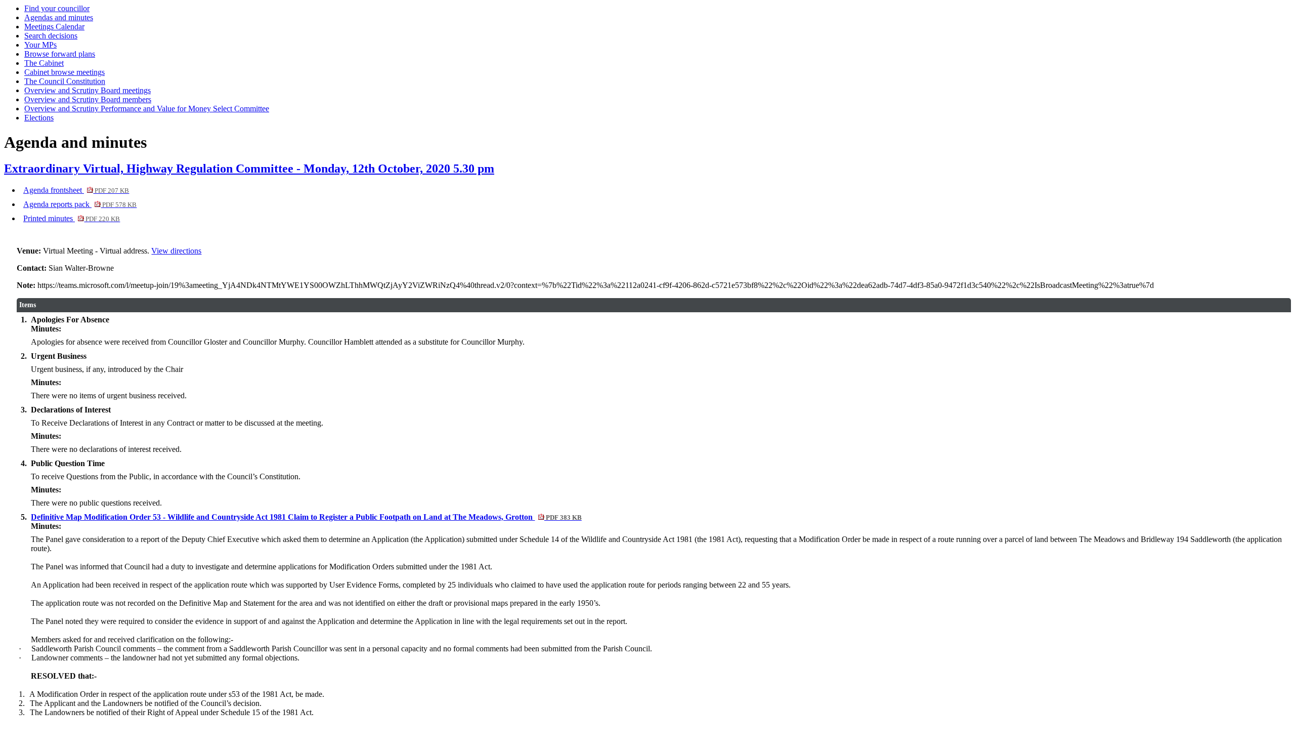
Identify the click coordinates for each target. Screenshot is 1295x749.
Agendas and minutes (58, 17)
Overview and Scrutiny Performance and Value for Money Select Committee (146, 108)
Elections (39, 117)
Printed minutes (71, 218)
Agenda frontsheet (76, 190)
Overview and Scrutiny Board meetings (87, 90)
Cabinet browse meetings (64, 72)
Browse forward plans (59, 54)
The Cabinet (44, 63)
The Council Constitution (64, 81)
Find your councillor (57, 8)
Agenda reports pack (80, 204)
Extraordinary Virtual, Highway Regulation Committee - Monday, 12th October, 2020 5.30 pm (249, 168)
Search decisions (50, 35)
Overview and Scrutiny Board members (87, 99)
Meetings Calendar (54, 26)
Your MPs (40, 44)
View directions (176, 250)
